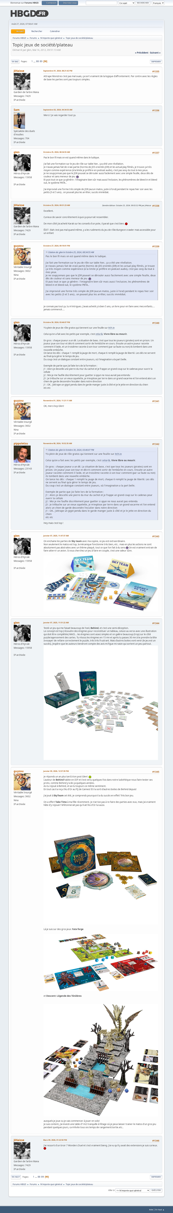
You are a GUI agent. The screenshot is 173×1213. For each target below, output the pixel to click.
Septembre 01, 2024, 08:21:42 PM (57, 70)
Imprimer (156, 61)
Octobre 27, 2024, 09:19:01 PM (56, 245)
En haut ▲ (159, 1209)
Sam (17, 110)
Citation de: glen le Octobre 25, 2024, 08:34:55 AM (71, 252)
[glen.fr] (15, 180)
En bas (15, 61)
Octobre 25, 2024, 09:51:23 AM (56, 205)
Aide (151, 1209)
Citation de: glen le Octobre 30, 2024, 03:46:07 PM (71, 449)
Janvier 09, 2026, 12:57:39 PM (56, 771)
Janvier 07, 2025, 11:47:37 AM (56, 535)
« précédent (141, 52)
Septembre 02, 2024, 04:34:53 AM (57, 109)
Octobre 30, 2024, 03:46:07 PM (56, 322)
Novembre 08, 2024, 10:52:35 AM (57, 443)
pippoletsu (21, 443)
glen (17, 152)
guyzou (19, 246)
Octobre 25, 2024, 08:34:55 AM (56, 152)
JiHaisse (19, 71)
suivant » (155, 52)
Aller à (111, 1190)
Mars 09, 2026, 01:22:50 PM (55, 1140)
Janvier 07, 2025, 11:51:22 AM (56, 622)
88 (37, 61)
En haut (16, 1177)
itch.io (111, 327)
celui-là (99, 334)
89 (41, 61)
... (34, 61)
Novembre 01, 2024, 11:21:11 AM (57, 400)
